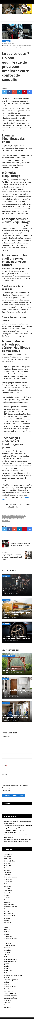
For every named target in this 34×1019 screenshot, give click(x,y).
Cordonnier (8, 891)
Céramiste (7, 872)
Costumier (7, 893)
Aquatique (7, 859)
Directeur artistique (10, 907)
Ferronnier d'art (9, 916)
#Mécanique (6, 520)
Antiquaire (7, 856)
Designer (5, 679)
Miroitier (7, 948)
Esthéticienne (8, 913)
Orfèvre (6, 955)
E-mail (4, 765)
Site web (4, 774)
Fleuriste (7, 918)
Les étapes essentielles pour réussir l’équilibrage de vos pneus (20, 546)
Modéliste (7, 950)
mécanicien (6, 41)
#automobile (6, 515)
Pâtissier (7, 957)
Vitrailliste (7, 1007)
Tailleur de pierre (9, 986)
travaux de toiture (10, 993)
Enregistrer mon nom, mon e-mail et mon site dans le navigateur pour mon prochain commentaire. (15, 788)
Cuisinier (7, 900)
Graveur (7, 927)
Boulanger (7, 865)
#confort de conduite (19, 515)
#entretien (6, 518)
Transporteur (8, 991)
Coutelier (7, 895)
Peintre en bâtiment (10, 959)
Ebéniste (7, 911)
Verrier (6, 1005)
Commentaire (6, 736)
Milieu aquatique (9, 945)
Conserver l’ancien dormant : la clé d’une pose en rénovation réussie (16, 717)
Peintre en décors (8, 655)
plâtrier (6, 966)
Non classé (7, 952)
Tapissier (7, 989)
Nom (4, 757)
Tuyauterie (7, 1000)
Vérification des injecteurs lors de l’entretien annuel (15, 590)
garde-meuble (9, 925)
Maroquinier (8, 936)
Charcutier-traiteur (10, 877)
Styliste (6, 982)
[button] (3, 1)
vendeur (7, 1002)
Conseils (7, 888)
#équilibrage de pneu (17, 518)
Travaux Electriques (10, 996)
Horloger (7, 929)
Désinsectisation (9, 904)
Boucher (7, 863)
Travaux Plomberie (10, 998)
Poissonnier (8, 971)
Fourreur (7, 920)
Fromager (7, 923)
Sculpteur (7, 977)
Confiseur (7, 886)
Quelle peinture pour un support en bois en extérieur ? (16, 669)
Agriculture (8, 854)
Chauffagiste (8, 879)
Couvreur (7, 897)
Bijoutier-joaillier (9, 861)
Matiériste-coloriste (10, 939)
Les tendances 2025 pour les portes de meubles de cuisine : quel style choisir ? (16, 692)
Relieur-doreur (9, 973)
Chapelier (7, 875)
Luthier (6, 932)
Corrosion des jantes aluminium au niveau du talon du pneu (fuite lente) (17, 637)
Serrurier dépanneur (11, 980)
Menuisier (6, 703)
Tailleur (6, 984)
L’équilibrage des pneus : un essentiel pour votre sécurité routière (12, 557)
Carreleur (7, 870)
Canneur (7, 868)
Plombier (7, 968)
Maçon (6, 934)
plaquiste (7, 964)
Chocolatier (8, 881)
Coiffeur (7, 884)
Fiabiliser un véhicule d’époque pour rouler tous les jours (16, 614)
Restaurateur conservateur (13, 975)
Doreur (6, 909)
